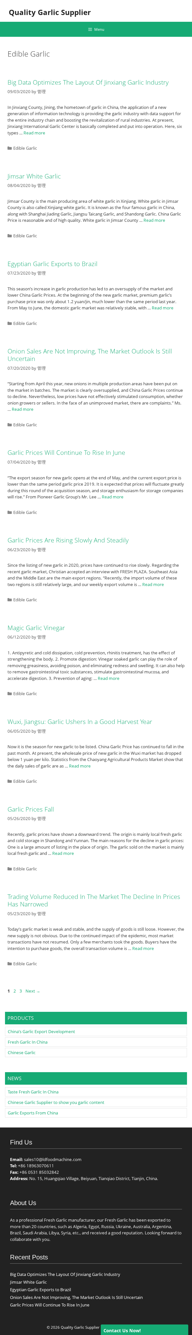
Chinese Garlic (22, 1052)
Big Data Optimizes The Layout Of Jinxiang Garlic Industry (88, 82)
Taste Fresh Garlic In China (33, 1092)
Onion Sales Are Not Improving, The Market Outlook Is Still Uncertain (90, 355)
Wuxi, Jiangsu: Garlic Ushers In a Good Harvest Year (80, 721)
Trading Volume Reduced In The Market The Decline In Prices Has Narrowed (94, 900)
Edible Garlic (25, 148)
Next (33, 991)
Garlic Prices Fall (31, 809)
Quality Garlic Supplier (50, 12)
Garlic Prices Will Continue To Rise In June (66, 452)
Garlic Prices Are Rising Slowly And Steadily (68, 540)
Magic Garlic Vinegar (36, 627)
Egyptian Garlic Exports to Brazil (53, 263)
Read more (34, 133)
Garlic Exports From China (33, 1113)
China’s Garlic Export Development (41, 1031)
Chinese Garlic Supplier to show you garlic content (56, 1102)
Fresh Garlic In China (28, 1042)
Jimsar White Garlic (34, 176)
